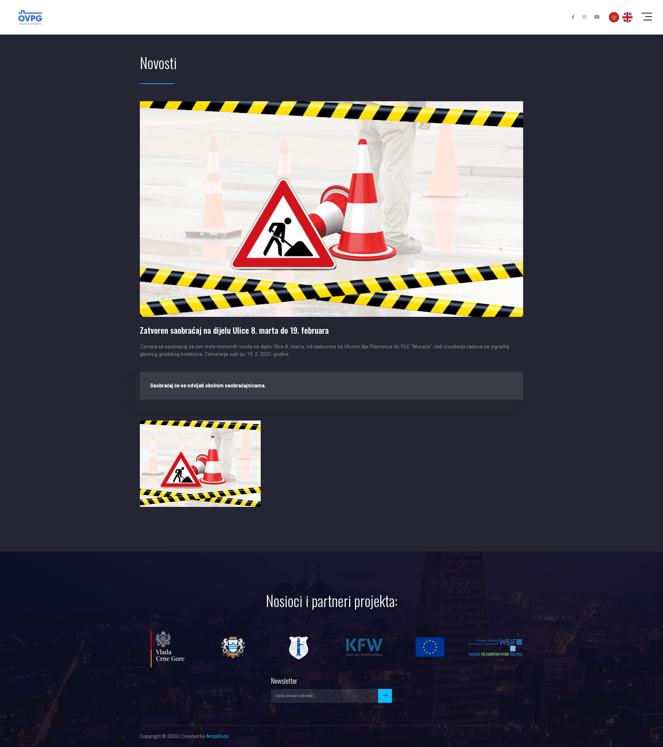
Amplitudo (217, 736)
